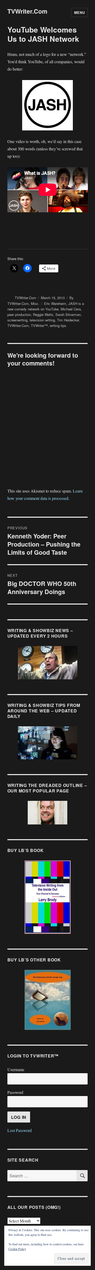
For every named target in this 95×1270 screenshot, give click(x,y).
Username (15, 1069)
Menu (79, 12)
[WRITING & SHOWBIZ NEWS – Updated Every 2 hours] (47, 662)
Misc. (35, 303)
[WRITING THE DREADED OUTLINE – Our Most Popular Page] (47, 812)
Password (15, 1092)
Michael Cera (71, 308)
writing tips (58, 325)
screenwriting (17, 320)
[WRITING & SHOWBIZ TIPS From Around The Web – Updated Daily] (47, 742)
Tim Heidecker (68, 320)
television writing (42, 320)
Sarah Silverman (68, 314)
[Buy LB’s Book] (47, 897)
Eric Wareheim (55, 303)
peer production (19, 314)
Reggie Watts (43, 314)
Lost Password (19, 1130)
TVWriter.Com (27, 11)
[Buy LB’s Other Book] (47, 1000)
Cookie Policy (17, 1249)
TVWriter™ (39, 325)
